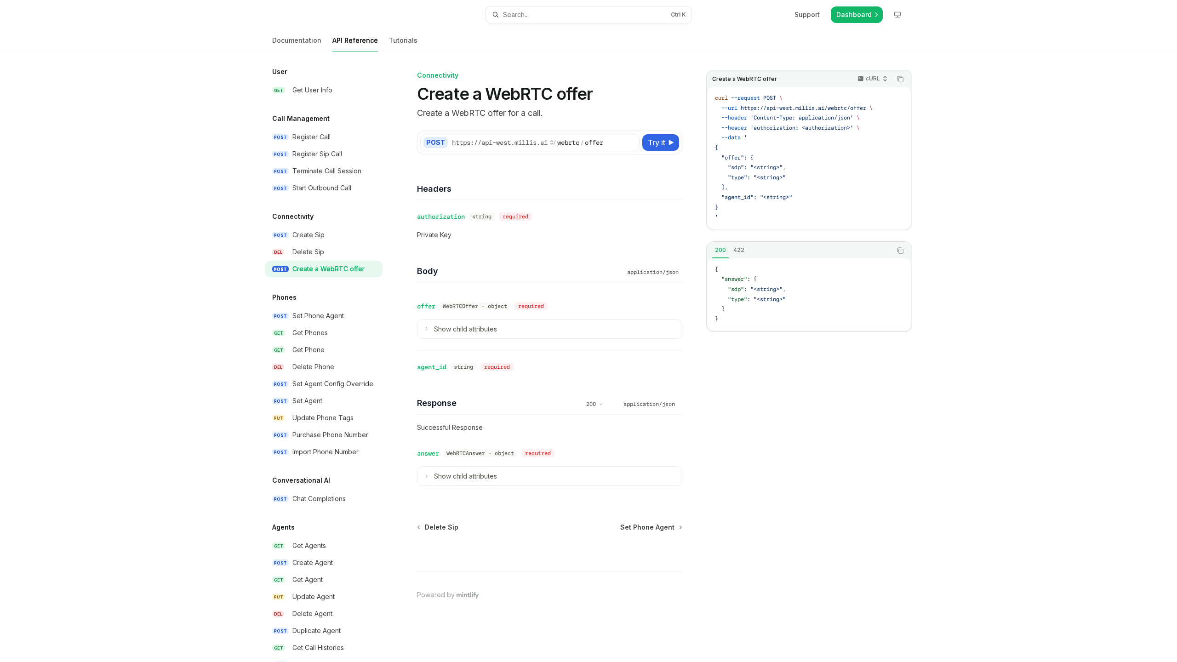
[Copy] (631, 142)
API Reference (355, 40)
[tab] (720, 250)
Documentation (296, 40)
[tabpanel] (809, 294)
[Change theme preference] (897, 14)
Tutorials (403, 40)
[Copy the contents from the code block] (900, 79)
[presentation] (331, 356)
